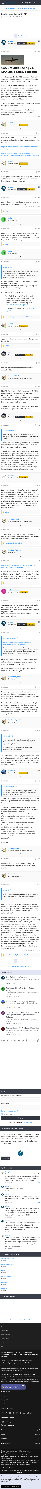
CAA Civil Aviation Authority (17, 977)
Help (2, 1342)
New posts (4, 1396)
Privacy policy (5, 1338)
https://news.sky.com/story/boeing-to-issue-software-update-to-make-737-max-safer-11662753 (20, 154)
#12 (38, 529)
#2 (39, 133)
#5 (39, 229)
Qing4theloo (10, 993)
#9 (39, 386)
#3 (39, 172)
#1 (39, 51)
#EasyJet (4, 1288)
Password (4, 1104)
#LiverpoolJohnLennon (9, 1258)
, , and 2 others (17, 955)
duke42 (37, 1443)
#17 (38, 730)
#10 (38, 425)
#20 (38, 884)
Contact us (4, 1330)
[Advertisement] (20, 26)
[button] (20, 1326)
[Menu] (2, 3)
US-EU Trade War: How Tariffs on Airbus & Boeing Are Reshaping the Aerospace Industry (22, 1014)
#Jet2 (3, 1270)
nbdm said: (6, 267)
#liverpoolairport (7, 1264)
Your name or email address (11, 1096)
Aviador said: (7, 736)
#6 (39, 262)
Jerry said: (6, 890)
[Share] (36, 51)
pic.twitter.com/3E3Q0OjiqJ (18, 305)
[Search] (38, 2)
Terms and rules (6, 1334)
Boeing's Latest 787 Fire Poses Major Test (22, 1028)
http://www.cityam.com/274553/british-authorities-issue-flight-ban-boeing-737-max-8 (20, 148)
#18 (38, 781)
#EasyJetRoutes (6, 1276)
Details (28, 1464)
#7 (39, 334)
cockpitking (9, 1019)
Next (22, 35)
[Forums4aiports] (20, 1155)
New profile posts (6, 1400)
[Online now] (5, 126)
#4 (39, 197)
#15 (38, 632)
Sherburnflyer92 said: (9, 638)
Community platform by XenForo (20, 1460)
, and (14, 543)
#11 (38, 485)
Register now (28, 1122)
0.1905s (30, 1470)
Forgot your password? (9, 1111)
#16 (38, 687)
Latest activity (5, 1404)
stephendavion (11, 1030)
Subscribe (5, 1158)
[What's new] (34, 2)
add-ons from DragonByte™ (28, 1462)
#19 (38, 859)
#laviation (5, 1282)
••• (39, 1182)
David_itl (7, 1172)
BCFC (7, 1003)
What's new (5, 1391)
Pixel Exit (10, 1467)
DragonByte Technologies (17, 1464)
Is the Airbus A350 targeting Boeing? (20, 1001)
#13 (38, 560)
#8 (39, 363)
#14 (38, 600)
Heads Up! (8, 1168)
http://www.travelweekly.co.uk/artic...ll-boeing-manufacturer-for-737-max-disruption (18, 566)
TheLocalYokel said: (9, 431)
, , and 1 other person (20, 317)
